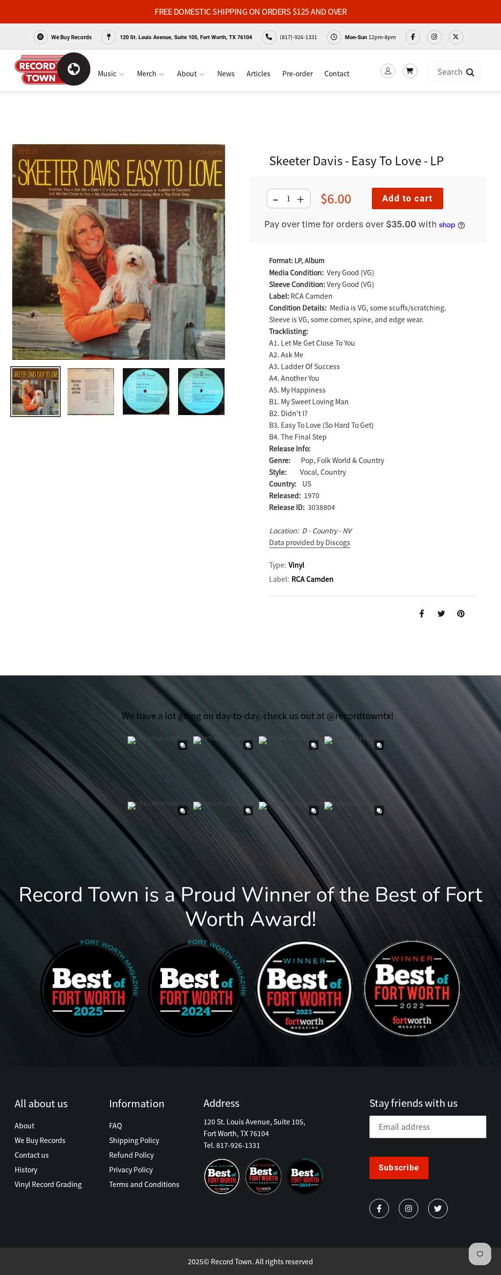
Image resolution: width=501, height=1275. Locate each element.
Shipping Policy (134, 1140)
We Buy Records (70, 37)
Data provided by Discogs (309, 542)
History (26, 1169)
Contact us (32, 1155)
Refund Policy (131, 1155)
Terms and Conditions (144, 1184)
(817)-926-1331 (298, 37)
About (187, 73)
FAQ (115, 1125)
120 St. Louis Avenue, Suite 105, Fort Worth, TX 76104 (185, 37)
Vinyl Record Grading (48, 1184)
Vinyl (296, 565)
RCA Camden (313, 579)
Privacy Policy (131, 1169)
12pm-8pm (370, 37)
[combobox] (455, 71)
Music (108, 73)
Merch (147, 73)
